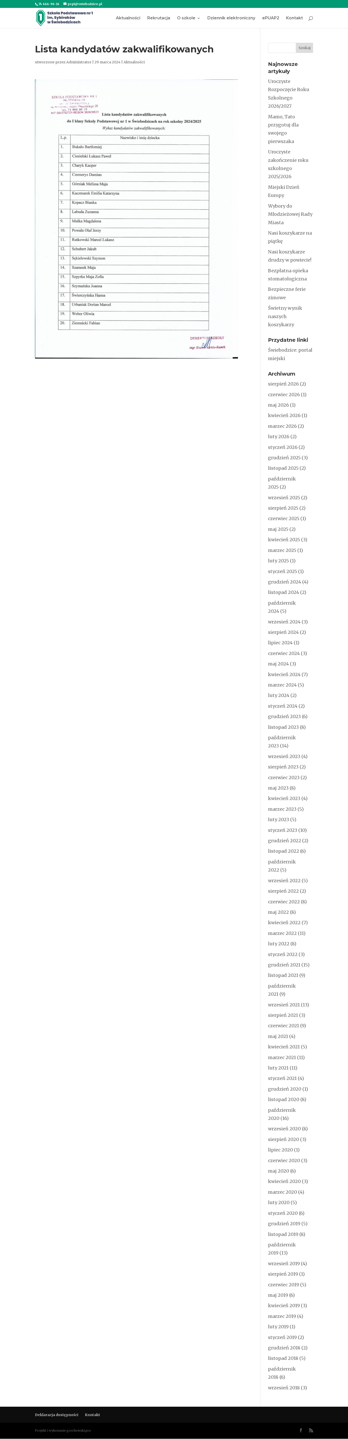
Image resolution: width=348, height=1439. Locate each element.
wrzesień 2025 (284, 498)
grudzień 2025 (284, 458)
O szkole (186, 18)
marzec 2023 (282, 809)
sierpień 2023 (283, 767)
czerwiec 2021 (283, 1026)
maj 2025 (278, 529)
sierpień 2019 (283, 1274)
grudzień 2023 (284, 716)
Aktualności (128, 18)
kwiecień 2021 (284, 1047)
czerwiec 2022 (284, 902)
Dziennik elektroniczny (231, 18)
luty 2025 (278, 561)
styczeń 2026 (283, 447)
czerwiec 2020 (284, 1160)
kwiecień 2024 (284, 674)
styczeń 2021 (282, 1078)
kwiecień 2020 (284, 1181)
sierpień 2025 (283, 508)
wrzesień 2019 (284, 1263)
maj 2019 (278, 1295)
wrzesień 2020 (284, 1129)
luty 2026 (278, 436)
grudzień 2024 (284, 582)
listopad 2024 (283, 592)
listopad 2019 (283, 1234)
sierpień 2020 (283, 1139)
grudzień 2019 (284, 1224)
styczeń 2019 (282, 1337)
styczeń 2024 (283, 706)
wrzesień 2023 (284, 756)
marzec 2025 (282, 550)
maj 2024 (278, 664)
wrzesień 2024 (284, 622)
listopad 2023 (283, 727)
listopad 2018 (283, 1358)
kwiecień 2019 (284, 1305)
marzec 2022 (282, 933)
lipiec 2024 (280, 643)
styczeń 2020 (283, 1213)
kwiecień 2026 (284, 415)
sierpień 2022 (283, 891)
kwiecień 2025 (284, 540)
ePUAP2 (270, 18)
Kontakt (294, 18)
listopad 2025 (283, 468)
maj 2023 (278, 788)
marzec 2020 (282, 1192)
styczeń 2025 (282, 571)
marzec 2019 (282, 1316)
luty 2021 (278, 1068)
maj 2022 (278, 912)
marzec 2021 (282, 1057)
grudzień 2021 (284, 965)
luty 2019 (278, 1327)
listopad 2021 (283, 975)
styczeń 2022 (283, 954)
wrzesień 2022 (284, 881)
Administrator (78, 62)
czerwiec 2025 (283, 518)
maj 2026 (278, 405)
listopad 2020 (283, 1099)
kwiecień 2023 (284, 798)
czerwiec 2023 (284, 777)
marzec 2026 (282, 426)
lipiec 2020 (280, 1150)
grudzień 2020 (284, 1089)
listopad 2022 (283, 851)
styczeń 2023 (282, 830)
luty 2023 (278, 819)
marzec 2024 (282, 685)
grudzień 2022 (284, 841)
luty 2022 (278, 944)
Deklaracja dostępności (56, 1415)
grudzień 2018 (284, 1348)
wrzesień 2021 (284, 1005)
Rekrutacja (158, 18)
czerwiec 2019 (283, 1285)
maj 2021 (278, 1036)
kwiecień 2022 (284, 922)
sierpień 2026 (283, 384)
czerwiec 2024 (284, 653)
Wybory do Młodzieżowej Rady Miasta (290, 214)
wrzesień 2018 (284, 1388)
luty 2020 (279, 1202)
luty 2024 (278, 695)
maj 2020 (278, 1171)
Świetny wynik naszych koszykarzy (285, 316)
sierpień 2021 (283, 1015)
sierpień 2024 (283, 632)
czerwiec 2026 (284, 394)
